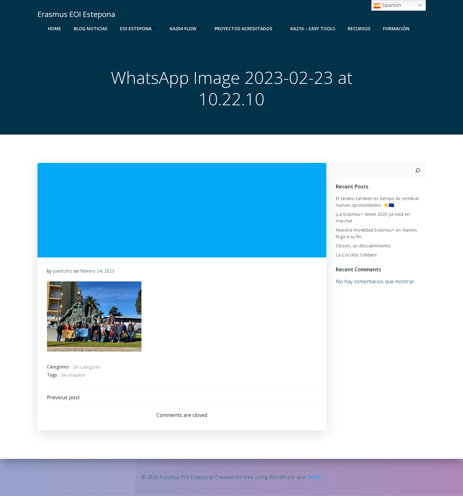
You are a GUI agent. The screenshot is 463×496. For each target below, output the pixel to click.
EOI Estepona (135, 29)
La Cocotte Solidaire (356, 255)
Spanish (391, 5)
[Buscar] (417, 170)
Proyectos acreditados (243, 29)
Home (54, 29)
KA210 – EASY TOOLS (312, 29)
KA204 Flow (183, 29)
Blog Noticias (90, 29)
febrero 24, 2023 (97, 271)
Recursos (359, 29)
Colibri (314, 477)
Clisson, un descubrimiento (363, 246)
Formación (396, 29)
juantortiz (62, 271)
